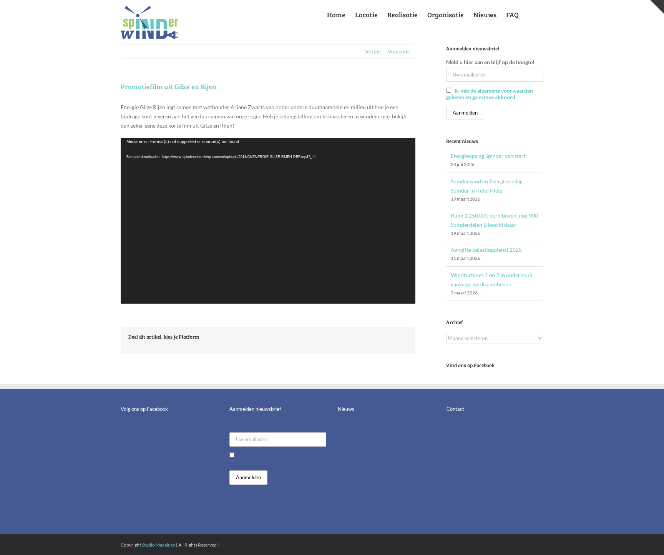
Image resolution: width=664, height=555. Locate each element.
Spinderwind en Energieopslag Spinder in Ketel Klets (378, 450)
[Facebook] (123, 428)
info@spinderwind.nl (490, 492)
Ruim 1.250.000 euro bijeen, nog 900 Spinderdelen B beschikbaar (386, 476)
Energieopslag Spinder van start (488, 156)
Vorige (373, 51)
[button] (531, 13)
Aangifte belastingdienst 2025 (486, 249)
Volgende (399, 51)
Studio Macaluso (158, 545)
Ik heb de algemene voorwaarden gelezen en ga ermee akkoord (489, 93)
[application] (268, 221)
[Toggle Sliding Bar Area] (657, 7)
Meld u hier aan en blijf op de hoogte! (490, 62)
